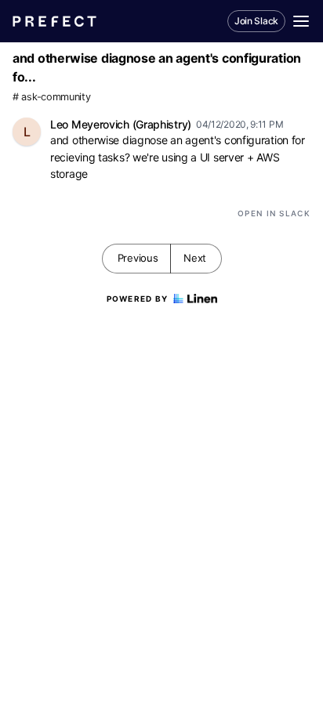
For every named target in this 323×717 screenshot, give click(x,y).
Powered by (138, 298)
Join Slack (256, 21)
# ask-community (52, 97)
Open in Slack (274, 213)
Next (194, 258)
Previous (138, 258)
